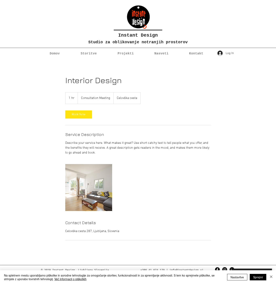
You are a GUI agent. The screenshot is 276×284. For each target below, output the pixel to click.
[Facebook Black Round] (217, 269)
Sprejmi (258, 277)
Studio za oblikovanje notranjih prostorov (138, 42)
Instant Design (138, 35)
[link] (78, 114)
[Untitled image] (88, 187)
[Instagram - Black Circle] (224, 269)
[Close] (271, 277)
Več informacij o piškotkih (70, 279)
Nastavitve (237, 277)
